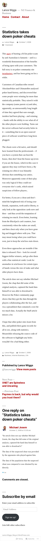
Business (8, 355)
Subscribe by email (18, 496)
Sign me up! (10, 517)
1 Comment (9, 45)
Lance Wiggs (9, 10)
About (25, 16)
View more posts (26, 369)
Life (26, 355)
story (9, 53)
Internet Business (18, 355)
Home (5, 16)
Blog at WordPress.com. (21, 535)
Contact (15, 16)
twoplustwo (7, 73)
